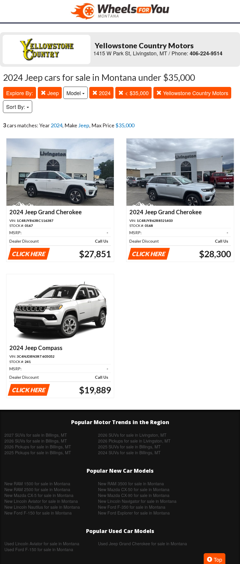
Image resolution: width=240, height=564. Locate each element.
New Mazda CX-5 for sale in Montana (38, 495)
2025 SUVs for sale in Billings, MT (129, 447)
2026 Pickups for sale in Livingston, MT (134, 441)
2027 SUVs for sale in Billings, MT (35, 435)
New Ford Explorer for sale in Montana (134, 513)
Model (74, 93)
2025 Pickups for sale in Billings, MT (37, 452)
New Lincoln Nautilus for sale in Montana (42, 507)
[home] (120, 11)
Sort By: (16, 106)
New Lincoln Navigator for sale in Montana (137, 501)
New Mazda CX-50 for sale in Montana (133, 489)
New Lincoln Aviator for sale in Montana (41, 501)
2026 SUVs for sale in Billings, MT (35, 441)
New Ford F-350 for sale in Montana (131, 507)
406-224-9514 (206, 53)
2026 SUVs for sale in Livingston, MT (132, 435)
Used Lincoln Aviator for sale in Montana (41, 543)
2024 (104, 93)
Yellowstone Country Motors (195, 93)
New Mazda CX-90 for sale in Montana (133, 495)
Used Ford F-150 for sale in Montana (38, 549)
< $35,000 (136, 93)
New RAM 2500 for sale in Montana (37, 489)
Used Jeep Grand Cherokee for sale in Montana (142, 543)
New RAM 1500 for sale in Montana (37, 483)
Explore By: (19, 93)
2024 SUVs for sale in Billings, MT (129, 452)
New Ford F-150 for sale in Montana (38, 513)
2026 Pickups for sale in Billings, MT (37, 447)
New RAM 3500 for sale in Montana (131, 483)
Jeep (52, 93)
